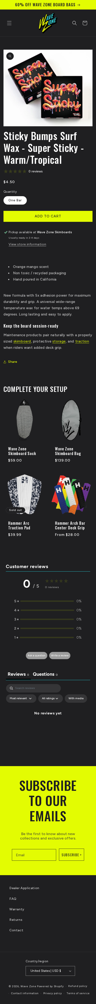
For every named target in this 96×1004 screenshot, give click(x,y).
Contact (16, 930)
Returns (15, 920)
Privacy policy (52, 993)
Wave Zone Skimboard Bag (68, 451)
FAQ (13, 899)
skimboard (22, 341)
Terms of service (77, 993)
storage (59, 341)
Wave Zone (29, 986)
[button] (9, 23)
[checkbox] (76, 698)
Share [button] (12, 362)
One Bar (15, 200)
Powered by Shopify (50, 986)
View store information (27, 244)
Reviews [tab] (18, 674)
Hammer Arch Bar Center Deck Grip (70, 525)
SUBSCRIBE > (72, 854)
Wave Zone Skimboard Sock (22, 451)
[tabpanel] (48, 724)
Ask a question (36, 655)
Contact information (24, 993)
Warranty (16, 909)
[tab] (45, 674)
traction (82, 341)
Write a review (60, 655)
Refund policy (77, 986)
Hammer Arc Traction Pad (19, 525)
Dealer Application (24, 888)
